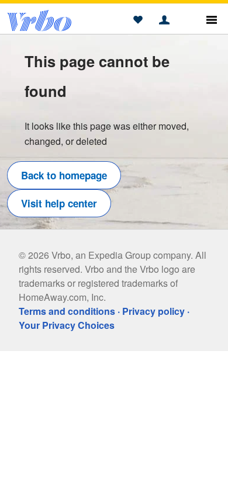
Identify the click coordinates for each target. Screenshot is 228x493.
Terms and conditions (67, 311)
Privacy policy (153, 311)
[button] (138, 20)
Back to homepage (64, 175)
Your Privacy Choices (67, 325)
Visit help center (59, 203)
